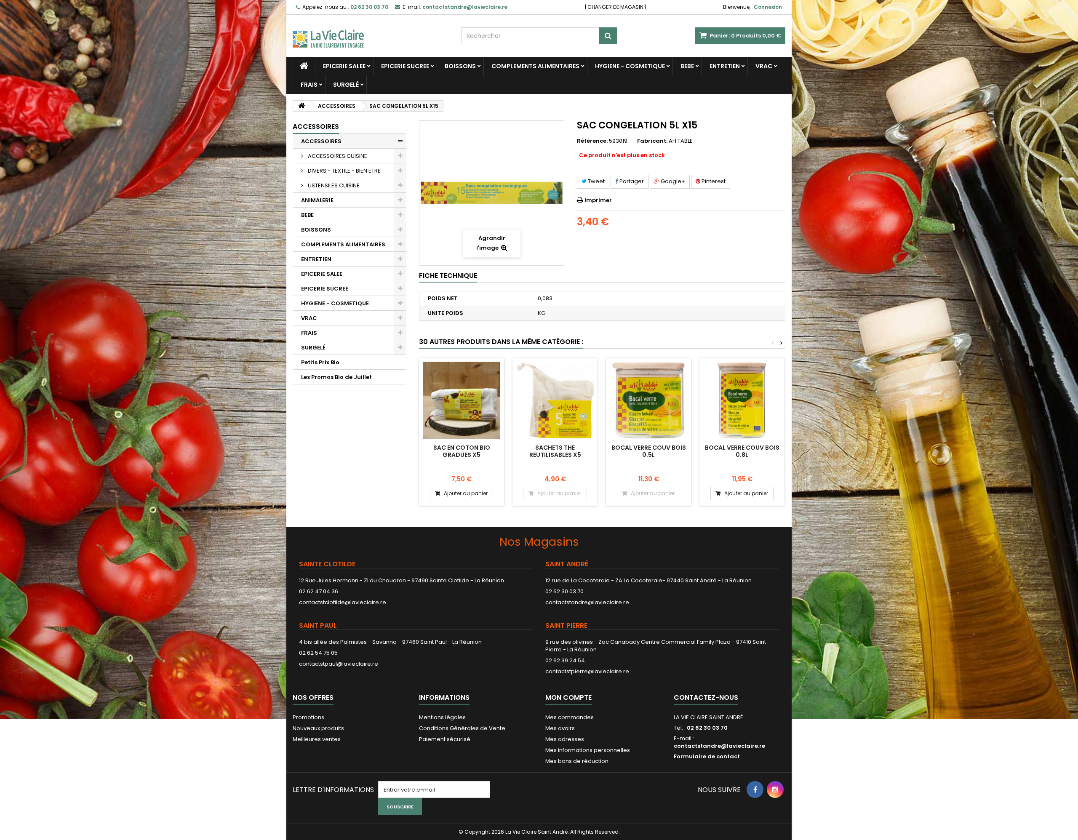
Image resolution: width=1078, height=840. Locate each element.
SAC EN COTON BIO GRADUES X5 (461, 451)
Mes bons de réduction (576, 761)
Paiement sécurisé (444, 739)
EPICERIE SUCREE (405, 66)
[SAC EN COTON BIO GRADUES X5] (461, 400)
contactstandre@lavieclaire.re (587, 602)
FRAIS (309, 84)
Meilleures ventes (317, 739)
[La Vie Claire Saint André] (370, 31)
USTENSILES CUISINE (333, 185)
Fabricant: (652, 141)
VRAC (763, 66)
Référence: (592, 141)
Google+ (672, 181)
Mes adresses (564, 739)
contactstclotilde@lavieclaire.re (342, 602)
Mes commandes (569, 717)
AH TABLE (681, 141)
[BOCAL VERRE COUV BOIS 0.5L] (648, 400)
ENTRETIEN (725, 66)
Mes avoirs (560, 728)
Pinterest (713, 181)
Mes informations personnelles (587, 750)
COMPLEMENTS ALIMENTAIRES (535, 66)
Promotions (308, 717)
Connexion (768, 7)
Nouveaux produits (318, 728)
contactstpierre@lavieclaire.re (587, 671)
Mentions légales (442, 717)
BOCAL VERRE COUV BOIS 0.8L (742, 451)
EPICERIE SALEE (344, 66)
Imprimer (598, 200)
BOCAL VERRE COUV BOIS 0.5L (648, 451)
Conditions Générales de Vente (462, 728)
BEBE (687, 66)
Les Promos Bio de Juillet (336, 377)
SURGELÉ (346, 84)
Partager (631, 181)
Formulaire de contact (707, 756)
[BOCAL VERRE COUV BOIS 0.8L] (742, 400)
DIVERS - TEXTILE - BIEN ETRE (344, 171)
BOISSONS (460, 66)
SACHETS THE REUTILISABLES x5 (555, 451)
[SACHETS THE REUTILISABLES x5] (555, 400)
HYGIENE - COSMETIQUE (630, 66)
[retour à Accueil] (302, 106)
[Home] (304, 66)
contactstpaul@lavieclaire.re (338, 664)
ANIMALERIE (317, 200)
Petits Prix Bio (320, 362)
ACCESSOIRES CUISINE (337, 156)
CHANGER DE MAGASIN (615, 7)
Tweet (596, 181)
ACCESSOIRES (321, 141)
